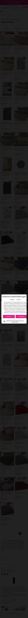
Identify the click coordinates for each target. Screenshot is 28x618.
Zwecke (12, 299)
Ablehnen (8, 316)
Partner (18, 299)
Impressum (19, 319)
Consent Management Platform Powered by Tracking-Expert (15, 321)
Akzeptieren (22, 316)
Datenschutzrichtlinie (12, 319)
